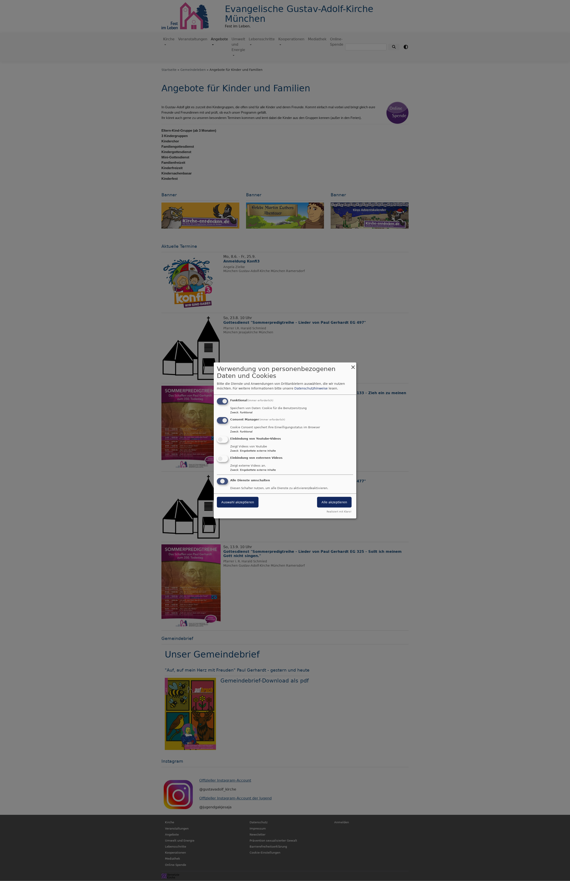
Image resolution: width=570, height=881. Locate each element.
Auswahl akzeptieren (237, 502)
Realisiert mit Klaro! (339, 511)
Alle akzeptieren (334, 502)
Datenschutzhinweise (311, 388)
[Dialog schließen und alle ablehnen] (353, 365)
